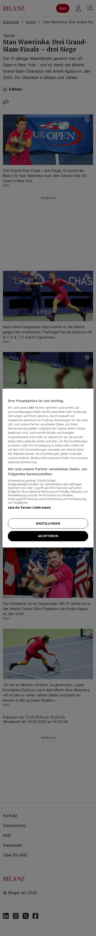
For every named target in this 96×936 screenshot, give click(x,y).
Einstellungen (48, 523)
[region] (48, 468)
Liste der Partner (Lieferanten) (29, 507)
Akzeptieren (48, 536)
